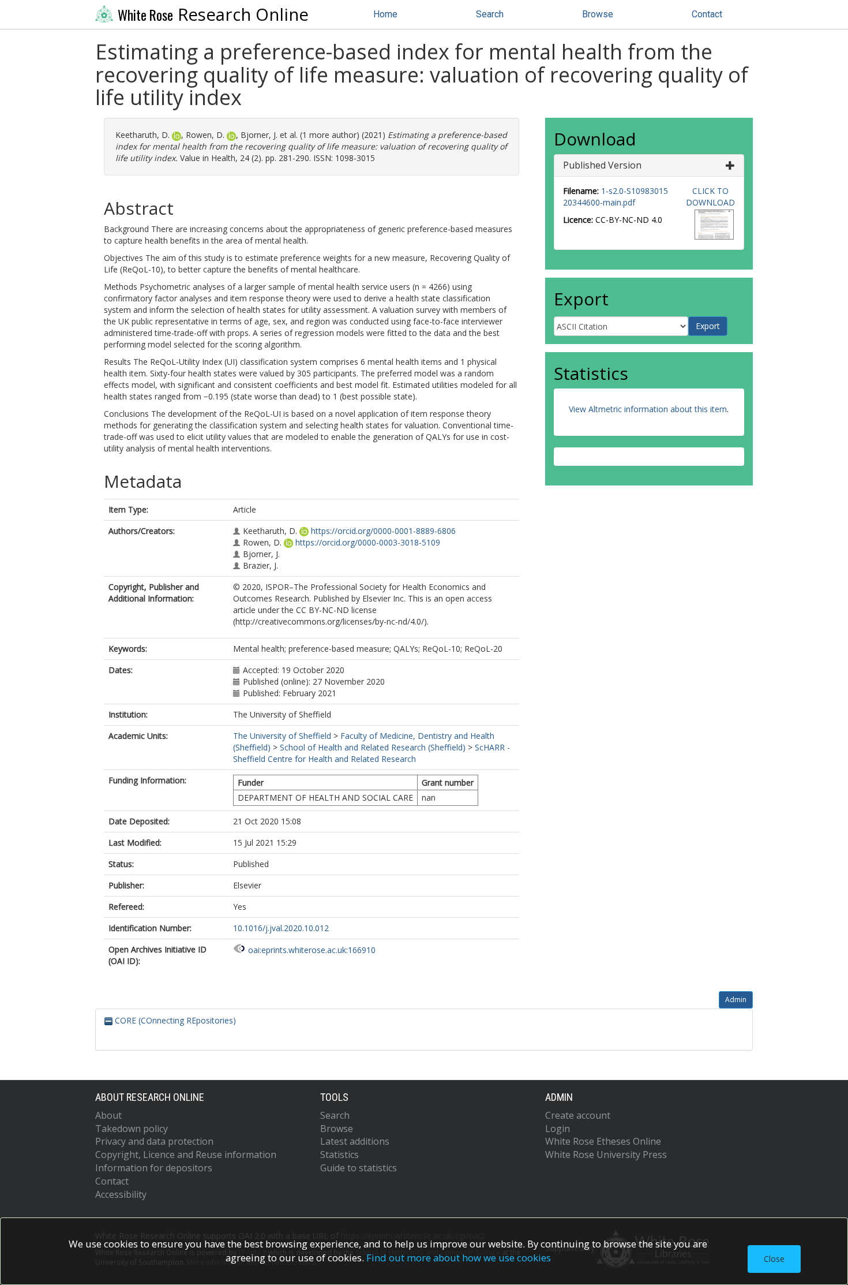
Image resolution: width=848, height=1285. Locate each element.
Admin (735, 999)
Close (774, 1258)
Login (557, 1128)
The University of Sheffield (282, 735)
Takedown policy (131, 1128)
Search (490, 14)
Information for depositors (153, 1167)
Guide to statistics (358, 1167)
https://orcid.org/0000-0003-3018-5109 (367, 542)
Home (385, 14)
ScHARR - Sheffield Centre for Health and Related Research (371, 753)
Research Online (213, 14)
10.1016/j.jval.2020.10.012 (281, 927)
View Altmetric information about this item (648, 409)
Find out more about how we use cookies (458, 1257)
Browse (597, 14)
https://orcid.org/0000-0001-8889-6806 (383, 530)
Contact (707, 14)
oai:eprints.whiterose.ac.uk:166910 (312, 949)
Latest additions (354, 1141)
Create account (577, 1115)
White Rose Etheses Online (603, 1141)
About (108, 1115)
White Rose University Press (606, 1154)
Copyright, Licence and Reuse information (185, 1154)
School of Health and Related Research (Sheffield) (373, 747)
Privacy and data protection (154, 1141)
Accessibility (121, 1194)
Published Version (602, 165)
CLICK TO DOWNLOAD (710, 196)
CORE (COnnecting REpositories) (174, 1020)
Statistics (339, 1154)
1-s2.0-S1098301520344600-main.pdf (615, 196)
